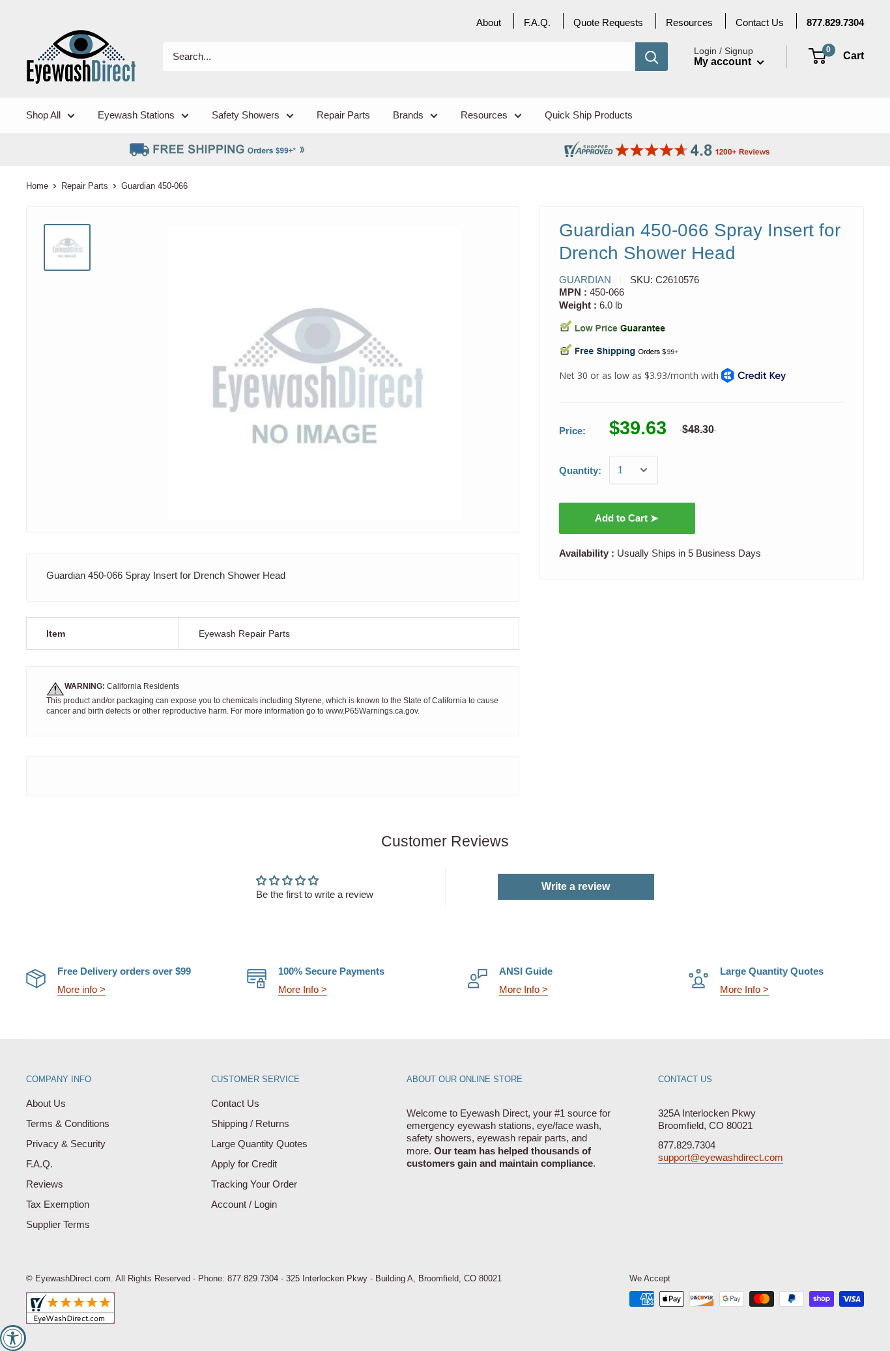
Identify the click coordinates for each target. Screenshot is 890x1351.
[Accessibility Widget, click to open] (13, 1338)
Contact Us (235, 1103)
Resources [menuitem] (484, 114)
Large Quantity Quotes (259, 1143)
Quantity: (580, 470)
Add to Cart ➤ (627, 517)
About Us (46, 1103)
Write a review (575, 886)
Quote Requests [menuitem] (608, 22)
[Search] (651, 56)
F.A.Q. (39, 1163)
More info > (81, 989)
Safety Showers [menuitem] (246, 114)
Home (37, 186)
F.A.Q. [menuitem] (537, 22)
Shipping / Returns (250, 1123)
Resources (689, 22)
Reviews (44, 1184)
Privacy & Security (66, 1143)
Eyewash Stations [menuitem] (136, 114)
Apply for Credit (244, 1163)
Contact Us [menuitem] (760, 22)
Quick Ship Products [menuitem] (589, 114)
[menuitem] (835, 22)
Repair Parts (84, 186)
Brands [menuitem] (408, 114)
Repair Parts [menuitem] (343, 114)
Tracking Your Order (254, 1184)
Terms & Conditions (67, 1123)
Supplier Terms (58, 1224)
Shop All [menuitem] (43, 114)
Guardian (585, 279)
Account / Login (244, 1204)
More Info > (302, 989)
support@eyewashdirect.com (720, 1157)
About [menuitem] (488, 22)
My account (724, 61)
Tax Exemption (57, 1204)
